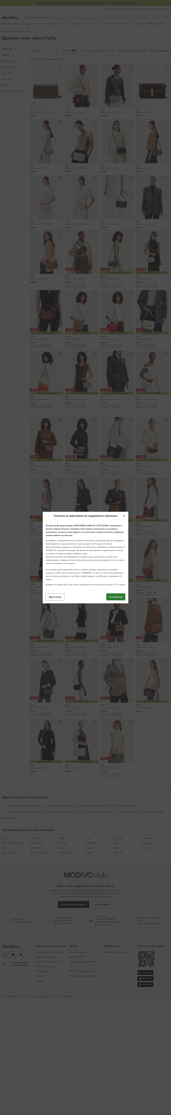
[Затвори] (124, 516)
